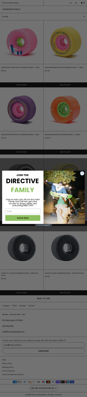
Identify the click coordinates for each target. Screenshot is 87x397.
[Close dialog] (82, 173)
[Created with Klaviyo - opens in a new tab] (43, 225)
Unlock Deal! (23, 218)
